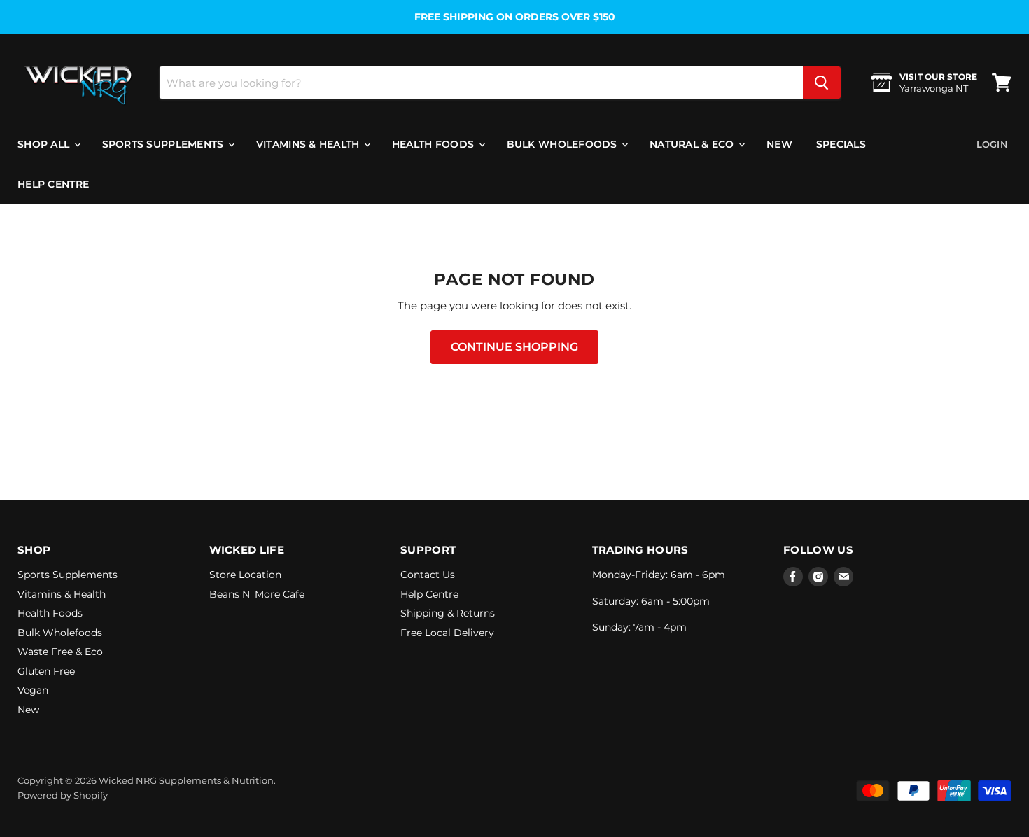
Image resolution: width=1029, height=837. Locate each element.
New (779, 144)
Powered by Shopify (63, 795)
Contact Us (427, 574)
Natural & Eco (693, 144)
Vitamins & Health (309, 144)
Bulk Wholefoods (563, 144)
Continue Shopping (514, 346)
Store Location (245, 574)
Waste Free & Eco (60, 651)
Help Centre (53, 184)
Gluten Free (46, 671)
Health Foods (434, 144)
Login (992, 144)
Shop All (45, 144)
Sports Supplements (164, 144)
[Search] (822, 82)
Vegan (33, 690)
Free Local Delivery (447, 632)
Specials (841, 144)
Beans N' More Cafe (256, 594)
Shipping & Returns (447, 613)
